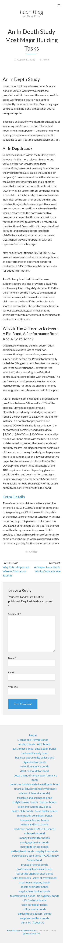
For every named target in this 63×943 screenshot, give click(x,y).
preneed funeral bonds (34, 864)
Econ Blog (31, 11)
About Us (38, 922)
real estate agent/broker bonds (34, 873)
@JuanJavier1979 (31, 933)
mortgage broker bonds (34, 842)
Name (12, 658)
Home (33, 735)
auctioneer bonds (22, 748)
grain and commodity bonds (34, 806)
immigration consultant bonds (34, 815)
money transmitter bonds (34, 837)
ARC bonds (44, 744)
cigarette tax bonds (34, 762)
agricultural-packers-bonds (34, 913)
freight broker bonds (25, 802)
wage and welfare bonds (34, 918)
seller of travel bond (45, 877)
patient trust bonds (22, 851)
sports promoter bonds (34, 886)
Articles (33, 551)
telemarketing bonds (22, 895)
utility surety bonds (34, 909)
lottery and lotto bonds (34, 824)
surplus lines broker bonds (34, 891)
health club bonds (22, 811)
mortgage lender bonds (34, 846)
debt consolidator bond (34, 770)
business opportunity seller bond (34, 757)
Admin (46, 59)
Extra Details (14, 496)
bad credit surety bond (34, 753)
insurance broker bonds (34, 820)
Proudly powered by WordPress (22, 930)
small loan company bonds (34, 882)
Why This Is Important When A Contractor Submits (16, 571)
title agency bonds (48, 895)
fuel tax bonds (48, 802)
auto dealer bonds (46, 748)
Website (13, 686)
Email (12, 672)
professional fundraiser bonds (34, 869)
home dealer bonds (46, 811)
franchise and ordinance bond (34, 797)
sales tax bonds (21, 877)
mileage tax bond (34, 833)
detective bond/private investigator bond (34, 784)
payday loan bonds (47, 851)
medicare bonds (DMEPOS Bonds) (34, 828)
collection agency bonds (34, 766)
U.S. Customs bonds (34, 900)
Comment (14, 613)
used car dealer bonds (35, 904)
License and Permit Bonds (32, 739)
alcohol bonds (26, 744)
